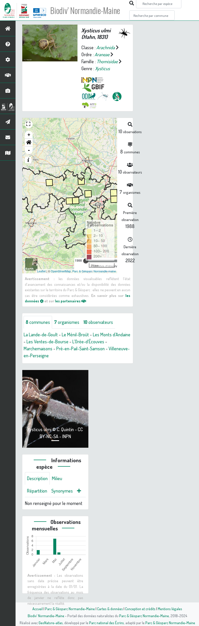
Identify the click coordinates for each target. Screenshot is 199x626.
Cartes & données (110, 608)
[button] (29, 142)
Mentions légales (170, 608)
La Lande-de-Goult (41, 334)
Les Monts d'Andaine (111, 334)
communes (38, 322)
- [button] (28, 150)
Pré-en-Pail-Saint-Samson (80, 348)
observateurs (98, 322)
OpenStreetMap (61, 271)
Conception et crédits (140, 608)
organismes (66, 322)
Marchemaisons (38, 348)
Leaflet (41, 271)
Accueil (37, 608)
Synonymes (62, 491)
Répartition (37, 491)
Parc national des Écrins (106, 622)
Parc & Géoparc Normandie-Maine (70, 608)
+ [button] (28, 134)
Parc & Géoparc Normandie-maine (94, 271)
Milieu (57, 478)
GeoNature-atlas (51, 622)
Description (37, 478)
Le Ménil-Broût (75, 334)
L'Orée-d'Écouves (88, 341)
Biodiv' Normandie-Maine (85, 10)
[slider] (85, 261)
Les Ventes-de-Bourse (47, 341)
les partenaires (68, 300)
